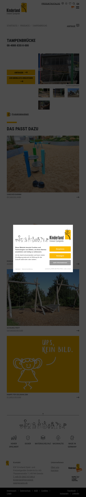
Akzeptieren (60, 249)
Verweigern (60, 256)
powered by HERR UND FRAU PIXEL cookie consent (58, 268)
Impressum (17, 269)
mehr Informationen (60, 262)
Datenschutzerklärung (27, 269)
